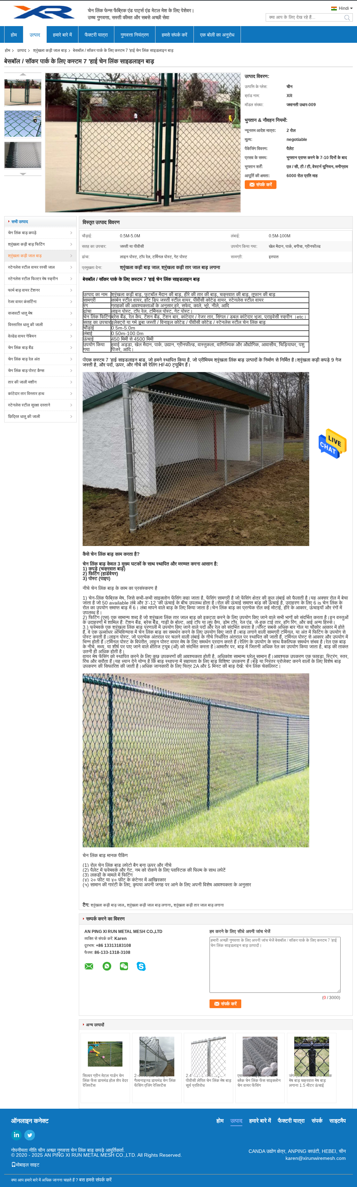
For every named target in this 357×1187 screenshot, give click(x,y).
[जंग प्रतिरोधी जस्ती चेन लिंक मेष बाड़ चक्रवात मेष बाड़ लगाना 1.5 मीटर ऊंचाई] (311, 1056)
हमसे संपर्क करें (174, 35)
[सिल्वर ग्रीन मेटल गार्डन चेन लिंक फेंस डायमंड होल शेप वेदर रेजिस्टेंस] (105, 1054)
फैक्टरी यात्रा (96, 35)
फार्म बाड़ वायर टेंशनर (24, 290)
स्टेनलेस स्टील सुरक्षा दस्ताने (29, 405)
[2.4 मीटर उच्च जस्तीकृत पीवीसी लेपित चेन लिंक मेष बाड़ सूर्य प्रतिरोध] (208, 1056)
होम (14, 35)
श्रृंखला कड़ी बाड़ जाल (107, 905)
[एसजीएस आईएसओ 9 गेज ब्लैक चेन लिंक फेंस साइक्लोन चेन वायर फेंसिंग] (260, 1056)
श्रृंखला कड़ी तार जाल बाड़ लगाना (199, 905)
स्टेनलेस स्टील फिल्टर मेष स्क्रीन (33, 278)
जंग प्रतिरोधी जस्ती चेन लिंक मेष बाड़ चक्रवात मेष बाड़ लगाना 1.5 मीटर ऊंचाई (310, 1080)
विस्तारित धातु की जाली (25, 324)
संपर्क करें (264, 184)
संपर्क (317, 1121)
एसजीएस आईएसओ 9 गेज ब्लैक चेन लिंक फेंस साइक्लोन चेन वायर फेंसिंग (259, 1080)
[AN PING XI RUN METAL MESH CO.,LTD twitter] (29, 1135)
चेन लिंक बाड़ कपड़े (22, 232)
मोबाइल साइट (27, 1165)
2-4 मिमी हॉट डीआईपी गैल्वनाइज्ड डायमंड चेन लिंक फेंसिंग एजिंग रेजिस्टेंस (155, 1080)
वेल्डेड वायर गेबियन (22, 336)
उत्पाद (35, 35)
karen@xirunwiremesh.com (316, 1158)
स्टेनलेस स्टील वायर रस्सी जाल (31, 267)
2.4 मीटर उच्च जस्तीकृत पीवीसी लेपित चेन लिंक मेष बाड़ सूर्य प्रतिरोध (208, 1080)
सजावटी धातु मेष (20, 313)
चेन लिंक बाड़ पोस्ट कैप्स (26, 370)
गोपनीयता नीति (24, 1150)
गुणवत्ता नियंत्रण (135, 35)
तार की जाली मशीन (22, 382)
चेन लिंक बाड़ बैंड (20, 347)
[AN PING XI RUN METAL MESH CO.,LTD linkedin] (16, 1135)
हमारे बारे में (62, 35)
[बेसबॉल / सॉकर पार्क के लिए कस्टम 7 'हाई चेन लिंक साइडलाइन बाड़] (22, 93)
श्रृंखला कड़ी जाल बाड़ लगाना (149, 905)
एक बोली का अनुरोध (217, 35)
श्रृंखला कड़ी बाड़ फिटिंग (26, 244)
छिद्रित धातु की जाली (24, 416)
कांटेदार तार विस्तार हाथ (26, 393)
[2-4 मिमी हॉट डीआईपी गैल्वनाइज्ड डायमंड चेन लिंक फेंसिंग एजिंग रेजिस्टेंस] (156, 1056)
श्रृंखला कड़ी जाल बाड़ (50, 50)
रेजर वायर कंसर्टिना (22, 301)
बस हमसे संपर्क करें (95, 1179)
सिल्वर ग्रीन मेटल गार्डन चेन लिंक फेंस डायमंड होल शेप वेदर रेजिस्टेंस (105, 1080)
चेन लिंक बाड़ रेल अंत (24, 359)
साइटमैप (337, 1121)
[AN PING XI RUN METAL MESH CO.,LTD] (42, 13)
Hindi (344, 8)
